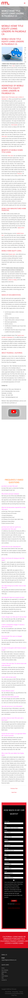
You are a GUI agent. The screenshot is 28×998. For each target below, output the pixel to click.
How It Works (5, 976)
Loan (13, 65)
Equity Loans (12, 254)
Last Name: (6, 866)
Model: (5, 830)
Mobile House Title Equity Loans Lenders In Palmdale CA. (13, 41)
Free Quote (14, 125)
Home (3, 968)
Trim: (5, 835)
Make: (5, 826)
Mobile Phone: (7, 875)
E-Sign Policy (14, 995)
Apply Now (4, 972)
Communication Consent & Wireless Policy (14, 993)
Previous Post (14, 788)
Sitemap (21, 991)
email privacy (17, 903)
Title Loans (4, 136)
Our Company (5, 970)
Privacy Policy (15, 991)
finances (19, 173)
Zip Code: (6, 848)
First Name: (6, 862)
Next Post (14, 792)
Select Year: (6, 821)
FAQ (3, 978)
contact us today (12, 279)
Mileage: (6, 839)
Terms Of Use (8, 991)
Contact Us (4, 980)
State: (5, 857)
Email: (5, 871)
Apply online (21, 227)
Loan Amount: (7, 844)
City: (5, 853)
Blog (3, 974)
